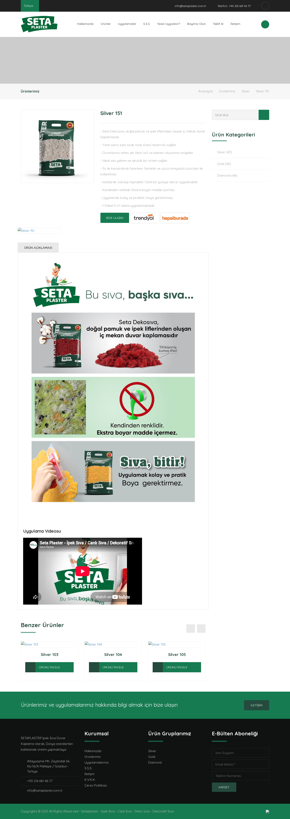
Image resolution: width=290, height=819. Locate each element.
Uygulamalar (127, 24)
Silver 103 (49, 654)
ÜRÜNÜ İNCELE (49, 667)
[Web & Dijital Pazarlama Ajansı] (267, 811)
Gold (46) (224, 164)
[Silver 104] (94, 667)
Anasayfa (205, 91)
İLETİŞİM (256, 705)
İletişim (235, 24)
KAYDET (224, 787)
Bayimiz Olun (196, 24)
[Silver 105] (158, 667)
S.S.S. (146, 24)
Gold (151, 757)
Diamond (155, 762)
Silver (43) (224, 152)
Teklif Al (218, 24)
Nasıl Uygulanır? (169, 24)
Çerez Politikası (95, 785)
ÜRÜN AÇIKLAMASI (38, 248)
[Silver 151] (57, 146)
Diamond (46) (227, 175)
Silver (246, 91)
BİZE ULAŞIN (114, 218)
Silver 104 (113, 654)
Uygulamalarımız (96, 762)
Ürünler (106, 24)
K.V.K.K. (90, 780)
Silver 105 (177, 654)
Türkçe (29, 6)
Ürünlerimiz (227, 91)
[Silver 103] (30, 667)
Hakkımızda (85, 24)
